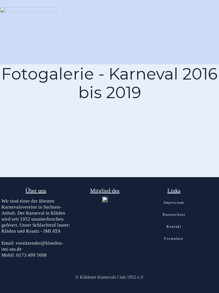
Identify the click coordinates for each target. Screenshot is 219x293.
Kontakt (174, 227)
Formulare (173, 239)
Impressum (174, 203)
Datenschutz (174, 215)
